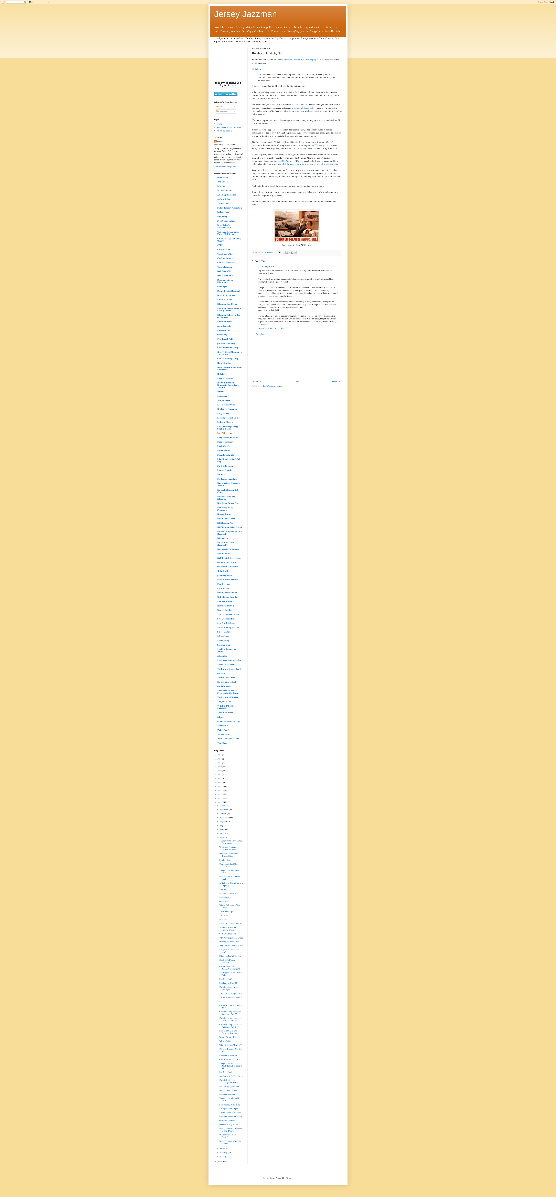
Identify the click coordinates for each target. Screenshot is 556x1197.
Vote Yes (223, 889)
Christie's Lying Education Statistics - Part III (230, 1019)
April (222, 837)
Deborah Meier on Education (225, 281)
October (223, 813)
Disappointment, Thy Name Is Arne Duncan (230, 1129)
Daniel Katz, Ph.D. (225, 275)
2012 (219, 798)
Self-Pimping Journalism (229, 1104)
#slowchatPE (222, 177)
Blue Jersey (222, 216)
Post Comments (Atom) (273, 386)
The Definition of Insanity (230, 1112)
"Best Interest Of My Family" (227, 1135)
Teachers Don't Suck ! (227, 677)
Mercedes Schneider (226, 454)
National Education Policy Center (228, 491)
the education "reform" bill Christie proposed (300, 59)
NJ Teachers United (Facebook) (225, 543)
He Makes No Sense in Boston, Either (228, 854)
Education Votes (224, 321)
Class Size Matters (225, 253)
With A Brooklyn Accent (228, 738)
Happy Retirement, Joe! (229, 941)
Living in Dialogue (225, 422)
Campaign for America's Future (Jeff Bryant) (228, 233)
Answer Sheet (223, 203)
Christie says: (258, 68)
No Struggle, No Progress (228, 549)
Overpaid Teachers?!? (228, 1120)
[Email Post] (279, 252)
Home (297, 381)
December (224, 805)
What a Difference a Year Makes (229, 906)
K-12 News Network (226, 404)
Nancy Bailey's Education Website (228, 484)
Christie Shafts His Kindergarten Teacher (229, 1081)
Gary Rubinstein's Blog (227, 347)
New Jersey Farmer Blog (228, 503)
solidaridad (222, 655)
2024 (219, 758)
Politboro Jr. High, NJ (228, 983)
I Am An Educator (225, 378)
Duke (219, 141)
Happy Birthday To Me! (229, 1124)
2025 (219, 754)
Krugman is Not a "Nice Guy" (229, 950)
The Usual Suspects (227, 911)
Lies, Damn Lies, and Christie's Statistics (228, 1032)
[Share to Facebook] (292, 252)
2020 (219, 766)
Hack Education (224, 362)
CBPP (220, 245)
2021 (219, 762)
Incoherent (223, 919)
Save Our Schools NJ (226, 618)
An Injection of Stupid (228, 1108)
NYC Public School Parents (229, 557)
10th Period (222, 181)
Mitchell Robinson (225, 465)
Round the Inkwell (225, 605)
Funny (222, 1001)
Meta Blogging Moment (229, 1086)
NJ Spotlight (222, 538)
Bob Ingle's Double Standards (227, 961)
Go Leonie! (224, 901)
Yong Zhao (222, 742)
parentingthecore (224, 575)
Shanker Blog (223, 640)
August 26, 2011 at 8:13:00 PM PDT (273, 328)
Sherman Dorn (223, 644)
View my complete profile (225, 166)
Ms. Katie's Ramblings (227, 478)
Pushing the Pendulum (227, 592)
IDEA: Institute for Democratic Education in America (228, 385)
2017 (219, 778)
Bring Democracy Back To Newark (230, 1142)
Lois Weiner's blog (225, 433)
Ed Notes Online (224, 299)
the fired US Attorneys (284, 160)
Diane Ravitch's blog (226, 295)
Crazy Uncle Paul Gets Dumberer (228, 865)
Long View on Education (228, 437)
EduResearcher (224, 330)
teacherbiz (221, 673)
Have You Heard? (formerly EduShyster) (229, 368)
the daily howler (224, 686)
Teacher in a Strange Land (229, 668)
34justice (221, 186)
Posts (220, 106)
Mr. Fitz (221, 474)
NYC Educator (223, 553)
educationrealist (224, 325)
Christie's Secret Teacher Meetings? (229, 988)
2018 (219, 774)
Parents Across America (227, 579)
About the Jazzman (224, 130)
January (223, 1156)
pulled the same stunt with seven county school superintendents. (309, 163)
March (223, 1148)
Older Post (336, 381)
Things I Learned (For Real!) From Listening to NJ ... (230, 1066)
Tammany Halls (322, 145)
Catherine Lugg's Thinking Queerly (229, 239)
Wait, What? (223, 729)
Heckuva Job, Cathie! (228, 1090)
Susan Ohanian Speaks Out (229, 660)
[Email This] (284, 252)
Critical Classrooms (225, 262)
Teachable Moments (226, 664)
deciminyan (222, 286)
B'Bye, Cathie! (225, 1041)
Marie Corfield (223, 446)
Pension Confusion (227, 1094)
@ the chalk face (224, 190)
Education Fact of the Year (230, 956)
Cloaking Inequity (225, 258)
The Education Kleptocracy (230, 997)
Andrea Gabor (223, 199)
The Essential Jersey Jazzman (229, 127)
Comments (222, 111)
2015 (219, 786)
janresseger (222, 396)
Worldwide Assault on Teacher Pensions (228, 848)
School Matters (224, 631)
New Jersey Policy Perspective (225, 508)
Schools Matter (224, 636)
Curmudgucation (224, 266)
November (224, 809)
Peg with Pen (223, 588)
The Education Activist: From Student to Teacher (228, 691)
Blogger (289, 1178)
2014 (219, 790)
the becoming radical (226, 681)
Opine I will (222, 570)
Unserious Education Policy (230, 1116)
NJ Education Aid (225, 522)
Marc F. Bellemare (225, 441)
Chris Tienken (223, 249)
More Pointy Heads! (227, 893)
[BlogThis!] (286, 252)
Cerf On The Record (227, 933)
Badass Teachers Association (229, 207)
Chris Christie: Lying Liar (230, 1059)
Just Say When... (224, 400)
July (222, 825)
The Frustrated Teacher (227, 697)
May (222, 833)
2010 (219, 1161)
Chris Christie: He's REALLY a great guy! (229, 967)
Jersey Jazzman (245, 14)
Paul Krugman (224, 583)
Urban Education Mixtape (228, 721)
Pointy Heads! (225, 897)
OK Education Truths (226, 562)
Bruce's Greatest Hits (227, 1037)
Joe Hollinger (264, 266)
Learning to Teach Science (228, 417)
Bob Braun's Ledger (226, 220)
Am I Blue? (224, 915)
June (222, 829)
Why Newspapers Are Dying (231, 937)
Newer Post (257, 381)
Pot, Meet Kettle (226, 979)
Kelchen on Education (227, 409)
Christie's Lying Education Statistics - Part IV (230, 1012)
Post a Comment (262, 334)
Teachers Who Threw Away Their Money (230, 842)
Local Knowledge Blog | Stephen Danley (227, 427)
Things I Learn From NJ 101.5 (229, 871)
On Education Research (227, 566)
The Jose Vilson (224, 701)
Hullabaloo (222, 373)
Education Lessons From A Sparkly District (229, 309)
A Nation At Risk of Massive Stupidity (231, 884)
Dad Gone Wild (224, 271)
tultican (220, 716)
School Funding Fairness (228, 627)
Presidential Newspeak (228, 1055)
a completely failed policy (304, 107)
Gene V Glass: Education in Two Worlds (229, 353)
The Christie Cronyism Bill (230, 993)
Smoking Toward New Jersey (227, 650)
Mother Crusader (225, 470)
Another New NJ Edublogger (231, 1076)
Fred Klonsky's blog (226, 338)
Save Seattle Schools (226, 623)
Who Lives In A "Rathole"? (230, 1045)
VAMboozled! (223, 725)
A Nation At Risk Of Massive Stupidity (227, 928)
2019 (219, 770)
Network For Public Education (226, 497)
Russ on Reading (224, 610)
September (224, 817)
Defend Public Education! (228, 290)
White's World (223, 734)
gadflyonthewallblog (226, 343)
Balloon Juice (223, 212)
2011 (219, 802)
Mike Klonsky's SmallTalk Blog (228, 460)
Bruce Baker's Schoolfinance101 (224, 226)
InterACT (221, 391)
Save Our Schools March (228, 614)
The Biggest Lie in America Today (230, 973)
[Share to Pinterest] (295, 252)
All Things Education (226, 194)
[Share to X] (289, 252)
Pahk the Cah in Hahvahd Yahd (229, 877)
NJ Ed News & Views (226, 518)
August (223, 821)
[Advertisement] (297, 358)
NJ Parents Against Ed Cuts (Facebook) (229, 532)
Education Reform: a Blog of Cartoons (228, 316)
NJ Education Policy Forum (229, 527)
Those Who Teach (225, 712)
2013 (219, 794)
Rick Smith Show (225, 601)
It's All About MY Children (230, 923)
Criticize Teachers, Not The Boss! (230, 1050)
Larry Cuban (223, 413)
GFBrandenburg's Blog (227, 358)
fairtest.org (222, 334)
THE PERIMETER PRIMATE (225, 707)
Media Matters (223, 450)
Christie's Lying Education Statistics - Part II (230, 1025)
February (224, 1152)
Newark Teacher (224, 514)
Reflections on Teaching (227, 596)
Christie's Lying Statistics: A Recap (231, 1006)
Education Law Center (227, 303)
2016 (219, 782)
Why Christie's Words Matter (231, 945)
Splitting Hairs (225, 859)
